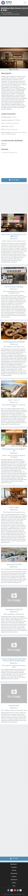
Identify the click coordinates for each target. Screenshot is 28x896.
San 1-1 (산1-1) (14, 400)
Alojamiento (14, 879)
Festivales (14, 867)
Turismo (14, 870)
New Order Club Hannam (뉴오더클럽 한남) (14, 235)
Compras (14, 876)
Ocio (14, 885)
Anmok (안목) (14, 705)
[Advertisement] (14, 32)
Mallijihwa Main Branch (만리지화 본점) (11, 14)
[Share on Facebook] (8, 890)
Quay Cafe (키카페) (14, 564)
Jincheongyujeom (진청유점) (14, 342)
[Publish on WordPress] (17, 890)
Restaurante (9, 12)
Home (2, 12)
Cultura (14, 882)
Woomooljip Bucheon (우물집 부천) (14, 450)
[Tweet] (11, 890)
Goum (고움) (14, 507)
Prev (2, 58)
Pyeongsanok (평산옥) (14, 609)
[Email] (20, 890)
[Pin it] (15, 890)
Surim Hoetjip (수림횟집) (14, 287)
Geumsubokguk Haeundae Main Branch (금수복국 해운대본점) (14, 660)
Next (26, 58)
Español (14, 864)
